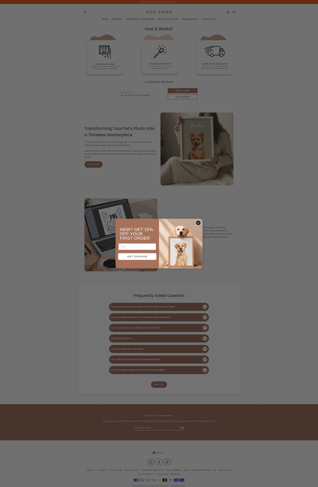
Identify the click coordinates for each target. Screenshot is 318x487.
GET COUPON (137, 256)
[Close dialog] (198, 223)
